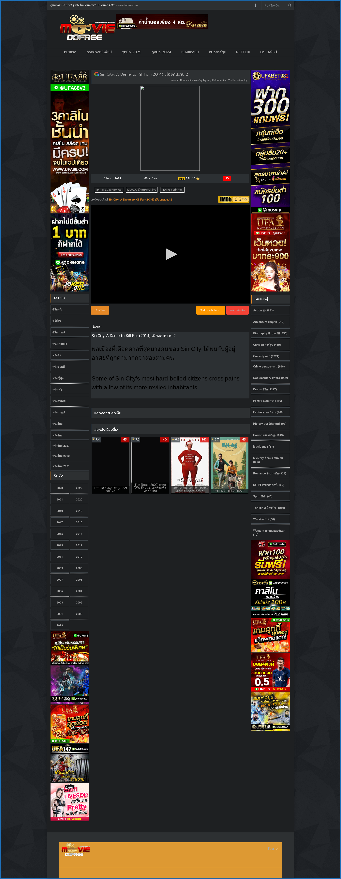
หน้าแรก (70, 52)
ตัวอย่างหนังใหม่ (99, 52)
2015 (60, 534)
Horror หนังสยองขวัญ (191, 80)
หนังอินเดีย (59, 401)
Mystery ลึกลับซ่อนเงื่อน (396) (268, 460)
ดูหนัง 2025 (131, 52)
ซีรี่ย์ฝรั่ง (57, 309)
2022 (79, 488)
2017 (60, 522)
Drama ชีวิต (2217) (265, 389)
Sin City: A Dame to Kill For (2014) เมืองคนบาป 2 (144, 74)
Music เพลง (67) (263, 446)
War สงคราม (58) (264, 519)
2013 (60, 545)
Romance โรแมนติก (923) (269, 473)
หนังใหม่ (57, 424)
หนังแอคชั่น (190, 52)
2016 (79, 522)
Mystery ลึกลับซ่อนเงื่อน (215, 80)
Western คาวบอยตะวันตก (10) (269, 532)
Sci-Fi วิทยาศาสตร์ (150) (268, 485)
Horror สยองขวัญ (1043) (268, 435)
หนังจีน (56, 355)
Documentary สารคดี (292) (270, 378)
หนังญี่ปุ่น (58, 378)
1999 (60, 625)
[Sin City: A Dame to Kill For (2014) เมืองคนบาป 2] (96, 74)
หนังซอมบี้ (58, 366)
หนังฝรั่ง (57, 389)
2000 (79, 614)
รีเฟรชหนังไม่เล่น (210, 310)
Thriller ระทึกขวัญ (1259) (269, 508)
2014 (79, 534)
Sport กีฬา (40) (262, 496)
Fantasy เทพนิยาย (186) (268, 412)
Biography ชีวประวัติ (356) (270, 333)
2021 (60, 499)
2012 (79, 545)
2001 (60, 614)
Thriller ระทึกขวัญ (237, 80)
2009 (60, 568)
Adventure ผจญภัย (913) (268, 322)
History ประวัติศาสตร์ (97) (269, 423)
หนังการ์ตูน (217, 52)
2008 (79, 568)
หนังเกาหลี (58, 412)
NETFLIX (243, 52)
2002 (79, 602)
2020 (79, 499)
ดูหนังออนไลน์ (100, 200)
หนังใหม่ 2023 (61, 445)
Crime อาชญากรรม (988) (269, 366)
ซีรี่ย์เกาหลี (58, 332)
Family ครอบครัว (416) (267, 401)
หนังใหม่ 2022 (61, 456)
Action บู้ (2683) (263, 310)
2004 (79, 591)
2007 (60, 579)
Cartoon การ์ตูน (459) (267, 345)
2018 (79, 511)
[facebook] (255, 5)
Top (270, 848)
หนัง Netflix (59, 344)
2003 (60, 602)
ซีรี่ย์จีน (56, 321)
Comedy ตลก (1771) (266, 356)
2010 (79, 557)
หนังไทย (57, 435)
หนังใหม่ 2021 (61, 466)
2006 (79, 579)
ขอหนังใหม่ (268, 52)
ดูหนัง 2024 (161, 52)
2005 (60, 591)
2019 (60, 511)
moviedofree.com (127, 5)
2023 (60, 488)
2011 (60, 557)
